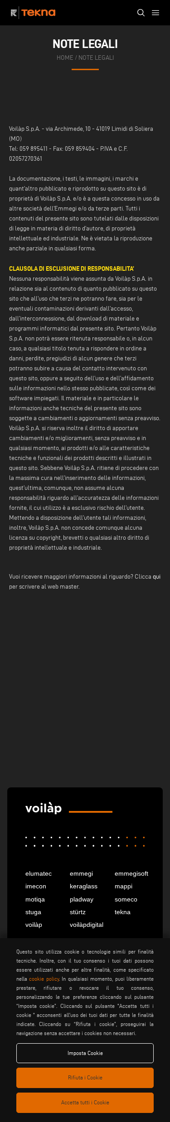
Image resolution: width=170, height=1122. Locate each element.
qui (156, 576)
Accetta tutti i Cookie (85, 1102)
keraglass (83, 886)
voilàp (33, 924)
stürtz (78, 912)
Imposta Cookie (85, 1053)
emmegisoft (130, 873)
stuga (33, 912)
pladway (81, 899)
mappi (123, 886)
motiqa (35, 899)
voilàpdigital (85, 924)
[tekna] (43, 808)
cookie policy (43, 979)
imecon (35, 886)
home (65, 57)
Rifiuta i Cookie (85, 1077)
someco (126, 899)
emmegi (81, 873)
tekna (123, 912)
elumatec (38, 873)
